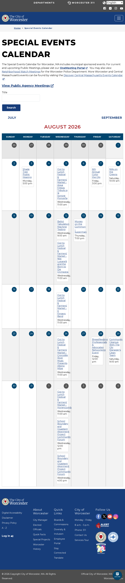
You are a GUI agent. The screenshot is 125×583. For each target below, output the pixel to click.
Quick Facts (39, 534)
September (112, 117)
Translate (58, 557)
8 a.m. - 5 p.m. (82, 525)
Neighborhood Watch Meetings (21, 71)
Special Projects (41, 539)
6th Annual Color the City (96, 173)
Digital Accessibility (12, 512)
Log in (6, 535)
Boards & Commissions (61, 522)
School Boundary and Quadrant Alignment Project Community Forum (64, 430)
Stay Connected (60, 550)
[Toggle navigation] (119, 18)
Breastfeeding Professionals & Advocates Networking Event (100, 346)
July (12, 117)
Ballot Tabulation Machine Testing (63, 225)
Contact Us (81, 535)
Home (17, 28)
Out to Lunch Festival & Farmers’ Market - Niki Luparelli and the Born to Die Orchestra (62, 257)
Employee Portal (59, 541)
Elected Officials (37, 527)
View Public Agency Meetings (26, 85)
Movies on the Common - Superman (81, 226)
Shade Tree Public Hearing (27, 173)
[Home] (17, 17)
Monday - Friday (83, 520)
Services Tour (82, 540)
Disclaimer (7, 517)
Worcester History (38, 546)
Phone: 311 (80, 530)
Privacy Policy (9, 522)
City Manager (40, 520)
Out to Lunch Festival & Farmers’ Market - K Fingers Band (62, 306)
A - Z (4, 528)
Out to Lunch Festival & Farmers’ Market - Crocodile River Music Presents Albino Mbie (62, 354)
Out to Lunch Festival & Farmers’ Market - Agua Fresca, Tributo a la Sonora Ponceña (62, 184)
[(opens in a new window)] (109, 8)
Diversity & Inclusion (59, 531)
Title (4, 92)
